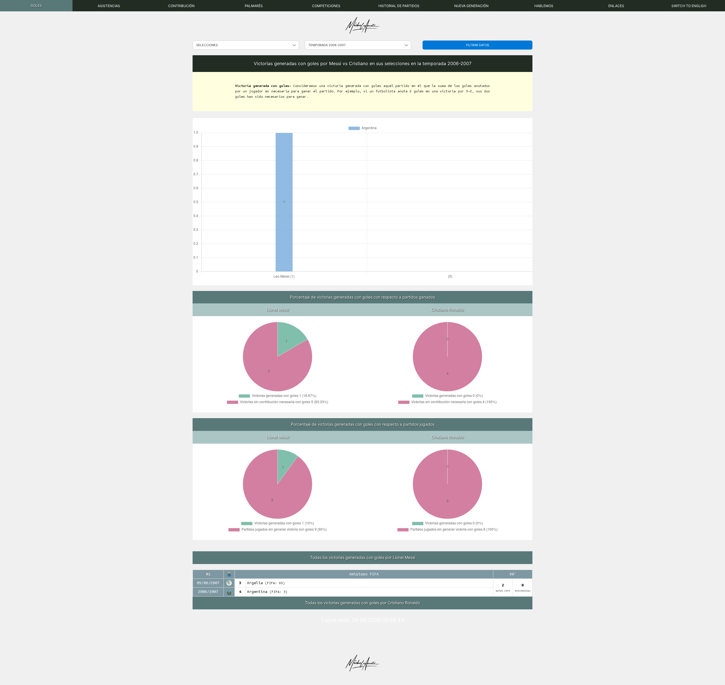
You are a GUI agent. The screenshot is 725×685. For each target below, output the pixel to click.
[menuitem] (36, 5)
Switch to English (688, 6)
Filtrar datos (477, 45)
